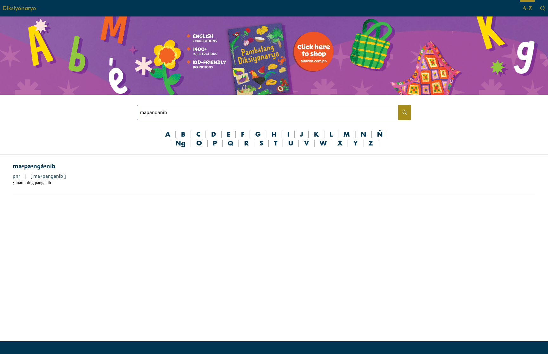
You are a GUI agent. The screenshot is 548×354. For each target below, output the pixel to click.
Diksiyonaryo (19, 8)
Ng (180, 143)
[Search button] (404, 112)
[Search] (542, 8)
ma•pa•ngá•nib (34, 166)
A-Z (527, 8)
